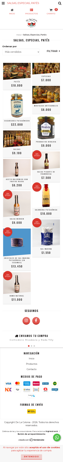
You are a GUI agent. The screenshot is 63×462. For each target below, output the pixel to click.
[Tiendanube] (31, 440)
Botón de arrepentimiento (31, 434)
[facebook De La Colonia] (36, 321)
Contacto (32, 369)
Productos (31, 364)
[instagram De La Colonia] (26, 321)
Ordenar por (9, 46)
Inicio (19, 35)
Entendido (31, 456)
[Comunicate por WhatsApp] (57, 437)
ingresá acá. (52, 431)
